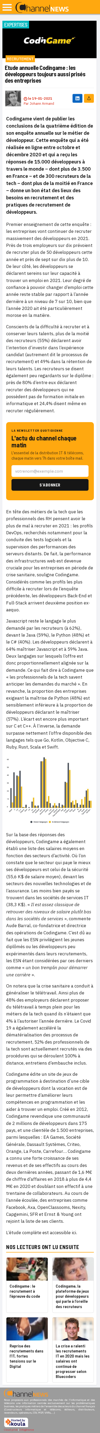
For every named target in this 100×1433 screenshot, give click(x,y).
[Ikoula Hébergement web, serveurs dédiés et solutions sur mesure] (16, 1426)
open (7, 7)
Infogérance (26, 1429)
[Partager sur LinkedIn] (77, 98)
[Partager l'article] (89, 98)
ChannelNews (42, 7)
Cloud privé (11, 1429)
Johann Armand (42, 103)
